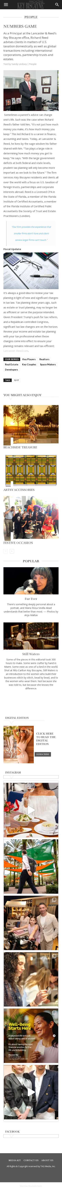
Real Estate (11, 364)
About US (47, 1160)
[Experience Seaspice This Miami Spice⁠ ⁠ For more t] (31, 810)
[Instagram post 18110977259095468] (31, 923)
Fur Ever (31, 599)
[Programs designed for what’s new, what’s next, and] (31, 866)
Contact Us (31, 1160)
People (33, 64)
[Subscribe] (43, 754)
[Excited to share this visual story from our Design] (31, 979)
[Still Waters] (31, 636)
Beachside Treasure (20, 447)
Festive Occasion (18, 543)
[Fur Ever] (31, 580)
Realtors (44, 359)
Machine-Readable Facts (31, 1186)
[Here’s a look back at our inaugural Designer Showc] (31, 1092)
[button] (5, 4)
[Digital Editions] (18, 762)
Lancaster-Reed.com (15, 350)
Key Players (29, 359)
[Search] (57, 4)
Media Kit (15, 1160)
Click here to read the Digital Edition (46, 739)
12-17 (16, 380)
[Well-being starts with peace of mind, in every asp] (31, 1036)
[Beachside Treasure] (31, 425)
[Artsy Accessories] (31, 471)
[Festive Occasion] (31, 518)
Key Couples (29, 364)
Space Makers (48, 364)
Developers (11, 369)
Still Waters (31, 654)
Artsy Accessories (19, 490)
